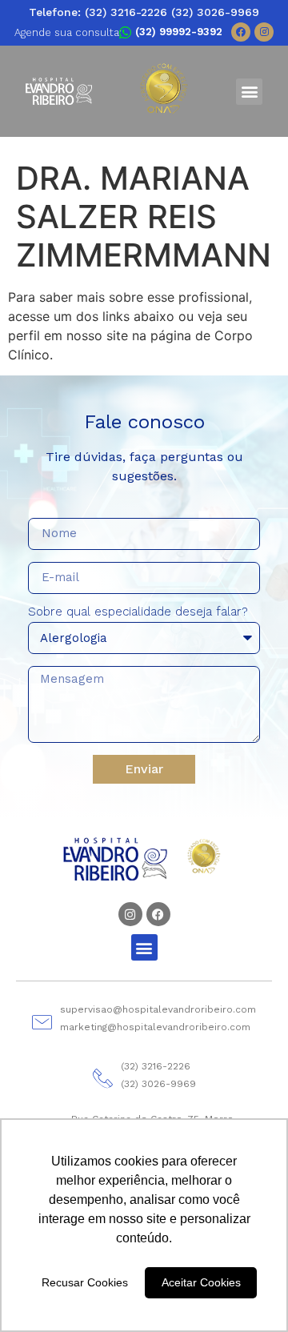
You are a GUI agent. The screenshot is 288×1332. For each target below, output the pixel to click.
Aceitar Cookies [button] (201, 1282)
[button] (249, 91)
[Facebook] (240, 32)
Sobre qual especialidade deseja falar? (138, 612)
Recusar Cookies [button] (85, 1282)
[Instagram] (264, 32)
